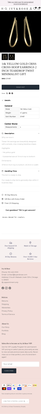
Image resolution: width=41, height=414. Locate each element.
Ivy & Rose (10, 406)
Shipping (5, 304)
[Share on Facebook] (9, 93)
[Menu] (2, 8)
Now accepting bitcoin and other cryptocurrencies (17, 393)
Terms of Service (8, 314)
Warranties (6, 308)
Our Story (5, 327)
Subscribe (9, 371)
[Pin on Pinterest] (12, 93)
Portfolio (5, 331)
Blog (3, 334)
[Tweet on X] (7, 93)
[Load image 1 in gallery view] (20, 32)
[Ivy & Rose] (18, 9)
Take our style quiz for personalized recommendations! (20, 3)
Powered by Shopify (19, 406)
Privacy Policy (7, 311)
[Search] (7, 8)
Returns (5, 301)
